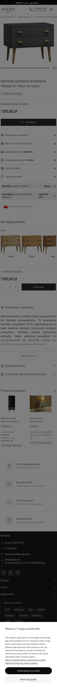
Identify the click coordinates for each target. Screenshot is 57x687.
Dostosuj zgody (28, 679)
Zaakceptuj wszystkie (28, 670)
